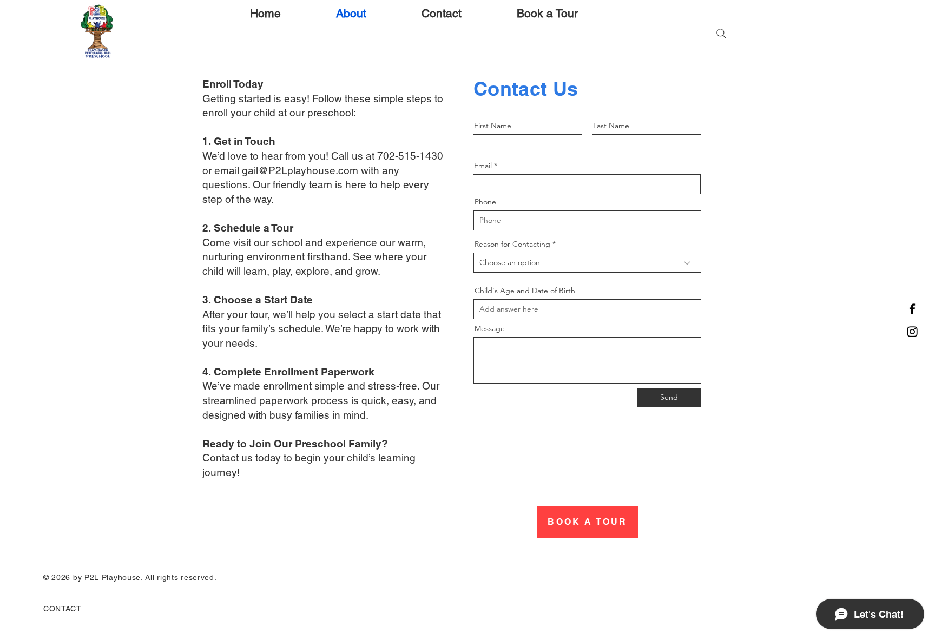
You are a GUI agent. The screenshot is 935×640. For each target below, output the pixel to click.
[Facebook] (912, 309)
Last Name (611, 125)
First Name (492, 125)
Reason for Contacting (512, 244)
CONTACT (62, 608)
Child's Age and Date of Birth (525, 290)
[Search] (721, 33)
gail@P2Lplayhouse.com (300, 170)
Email (483, 165)
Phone (485, 202)
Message (490, 328)
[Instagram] (912, 332)
